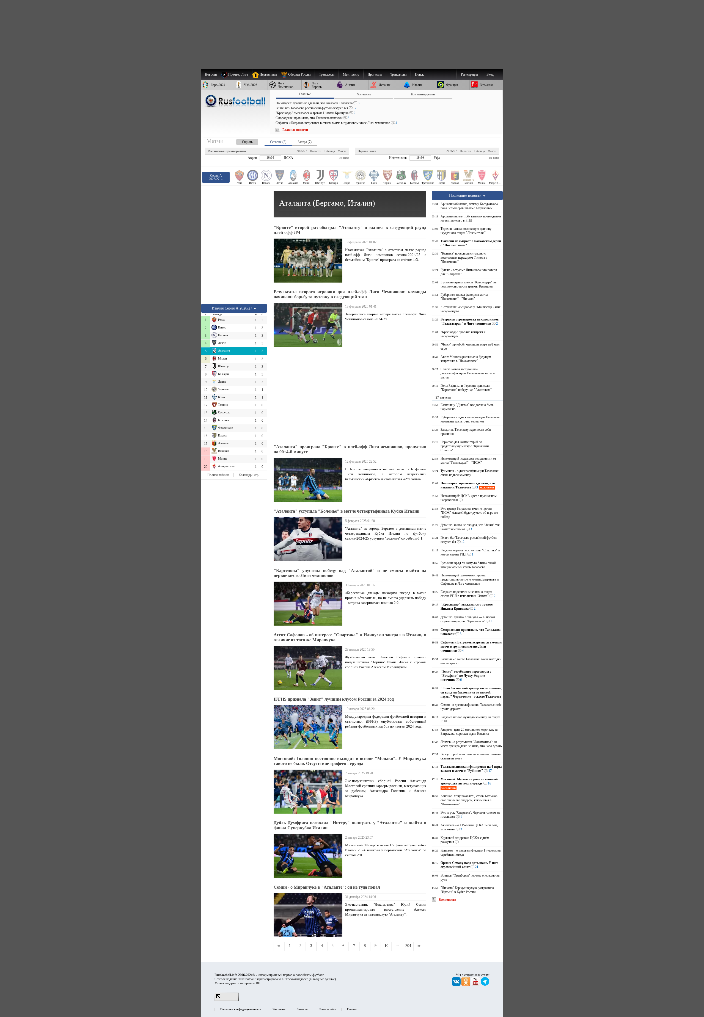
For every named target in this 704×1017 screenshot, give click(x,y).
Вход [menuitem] (490, 74)
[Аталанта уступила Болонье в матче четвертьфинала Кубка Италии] (309, 539)
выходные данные (322, 979)
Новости (315, 151)
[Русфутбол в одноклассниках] (466, 985)
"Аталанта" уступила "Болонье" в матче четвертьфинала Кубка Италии (346, 511)
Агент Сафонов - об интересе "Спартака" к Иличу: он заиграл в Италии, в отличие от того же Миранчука (350, 637)
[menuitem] (298, 74)
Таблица (329, 151)
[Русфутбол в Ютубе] (476, 985)
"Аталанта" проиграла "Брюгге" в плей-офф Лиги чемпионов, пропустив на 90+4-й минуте (350, 449)
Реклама (351, 1009)
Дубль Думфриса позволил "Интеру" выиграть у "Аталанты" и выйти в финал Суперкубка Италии (350, 825)
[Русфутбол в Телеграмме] (485, 985)
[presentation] (241, 140)
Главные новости (295, 130)
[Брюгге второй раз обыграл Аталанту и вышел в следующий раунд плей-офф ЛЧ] (309, 261)
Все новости (447, 900)
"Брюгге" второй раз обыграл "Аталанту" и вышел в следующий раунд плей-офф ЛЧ (350, 230)
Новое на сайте (327, 1009)
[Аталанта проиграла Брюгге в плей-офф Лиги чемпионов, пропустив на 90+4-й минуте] (309, 480)
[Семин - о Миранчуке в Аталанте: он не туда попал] (309, 915)
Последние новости (466, 195)
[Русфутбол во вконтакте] (456, 985)
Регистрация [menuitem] (469, 74)
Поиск (419, 74)
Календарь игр (248, 475)
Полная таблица (218, 475)
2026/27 (301, 151)
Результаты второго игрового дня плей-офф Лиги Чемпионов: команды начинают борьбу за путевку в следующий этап (350, 294)
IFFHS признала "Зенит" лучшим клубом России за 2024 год (334, 699)
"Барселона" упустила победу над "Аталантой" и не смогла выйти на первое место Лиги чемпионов (350, 573)
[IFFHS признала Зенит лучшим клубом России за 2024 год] (309, 727)
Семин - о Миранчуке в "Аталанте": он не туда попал (327, 887)
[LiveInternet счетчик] (227, 1000)
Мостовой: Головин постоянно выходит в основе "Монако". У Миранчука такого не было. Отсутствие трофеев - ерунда (350, 761)
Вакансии (302, 1009)
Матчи (342, 151)
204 (408, 946)
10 (386, 946)
